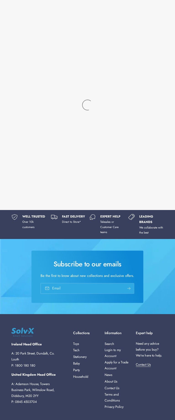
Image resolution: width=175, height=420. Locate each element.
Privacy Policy (114, 406)
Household (80, 376)
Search (109, 343)
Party (76, 370)
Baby (76, 363)
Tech (76, 350)
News (108, 374)
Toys (76, 343)
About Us (111, 381)
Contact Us (112, 388)
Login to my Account (113, 352)
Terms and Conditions (112, 397)
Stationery (80, 356)
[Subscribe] (129, 288)
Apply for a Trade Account (116, 365)
